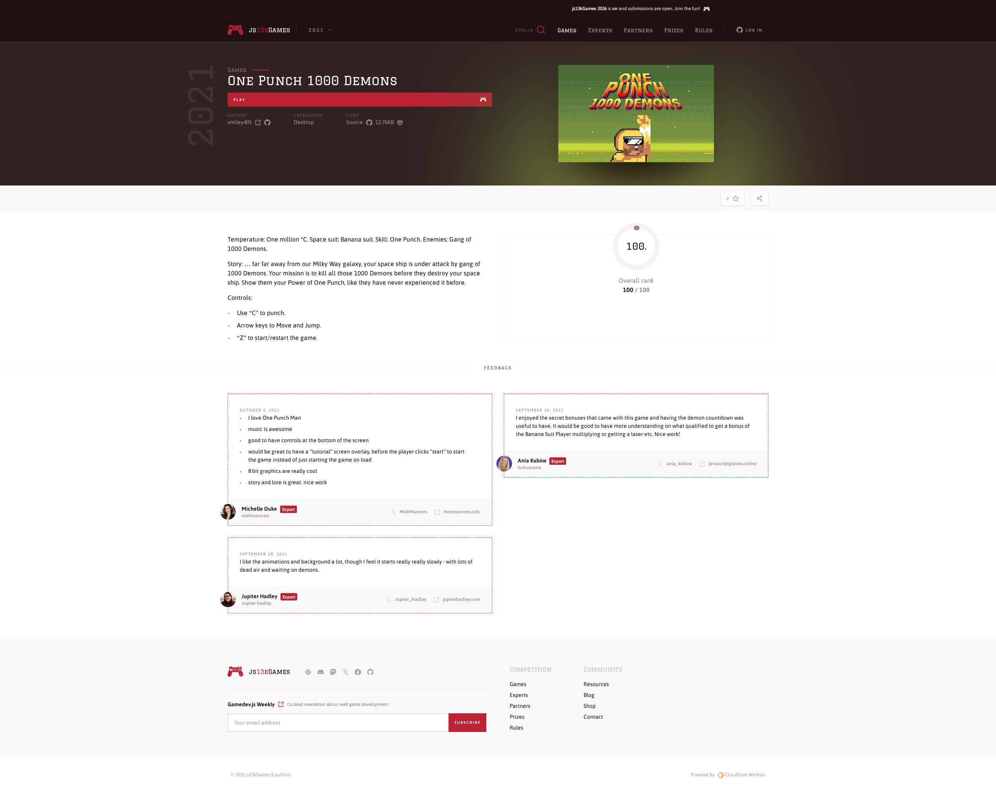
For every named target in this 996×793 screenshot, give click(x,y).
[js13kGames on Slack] (308, 671)
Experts (600, 30)
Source (354, 122)
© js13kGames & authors (261, 774)
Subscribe (467, 722)
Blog (589, 695)
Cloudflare (744, 774)
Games (567, 30)
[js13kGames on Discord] (320, 671)
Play (239, 100)
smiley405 (240, 122)
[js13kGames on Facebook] (358, 671)
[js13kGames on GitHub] (370, 671)
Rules (703, 30)
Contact (593, 717)
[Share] (759, 198)
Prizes (673, 30)
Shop (590, 706)
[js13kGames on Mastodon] (333, 671)
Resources (596, 684)
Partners (638, 30)
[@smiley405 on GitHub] (267, 122)
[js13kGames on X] (345, 671)
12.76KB (384, 122)
